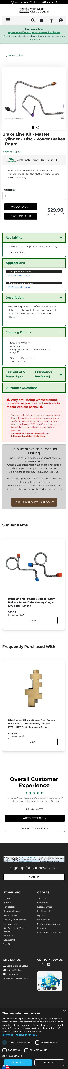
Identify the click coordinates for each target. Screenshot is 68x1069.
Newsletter (9, 907)
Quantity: (10, 189)
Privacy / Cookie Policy (14, 919)
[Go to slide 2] (37, 127)
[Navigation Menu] (8, 20)
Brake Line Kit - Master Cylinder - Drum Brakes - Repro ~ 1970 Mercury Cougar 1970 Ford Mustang (31, 602)
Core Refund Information (50, 932)
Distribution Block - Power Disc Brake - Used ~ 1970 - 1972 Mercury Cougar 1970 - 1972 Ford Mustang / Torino (31, 724)
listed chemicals (27, 427)
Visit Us (7, 944)
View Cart (42, 898)
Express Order (44, 907)
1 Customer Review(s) (29, 374)
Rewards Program (12, 911)
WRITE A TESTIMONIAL (35, 818)
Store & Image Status (17, 966)
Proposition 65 (18, 418)
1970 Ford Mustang (19, 287)
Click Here (50, 2)
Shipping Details (18, 332)
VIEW (33, 620)
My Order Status (45, 911)
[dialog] (34, 1038)
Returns (41, 928)
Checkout (42, 902)
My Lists (41, 915)
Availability (14, 237)
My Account (43, 919)
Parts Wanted (10, 915)
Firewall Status (13, 970)
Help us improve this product (34, 502)
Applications (15, 263)
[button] (34, 1035)
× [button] (64, 1011)
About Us (8, 935)
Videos (7, 902)
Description (15, 297)
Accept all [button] (18, 1062)
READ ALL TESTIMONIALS (35, 828)
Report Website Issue (17, 978)
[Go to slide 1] (33, 127)
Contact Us (9, 940)
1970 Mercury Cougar (20, 275)
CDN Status (12, 974)
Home (6, 898)
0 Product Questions (21, 388)
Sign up (34, 877)
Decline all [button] (49, 1062)
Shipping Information (48, 924)
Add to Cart (22, 206)
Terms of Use (10, 924)
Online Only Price (55, 214)
